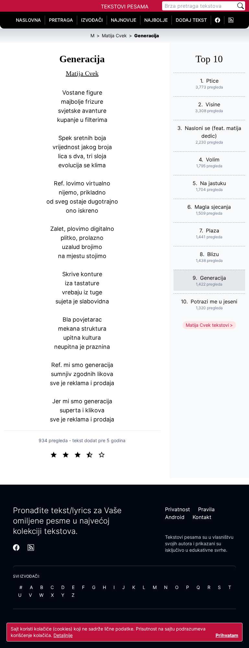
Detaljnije (63, 635)
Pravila (206, 509)
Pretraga (61, 20)
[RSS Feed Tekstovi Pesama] (230, 20)
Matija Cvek (82, 73)
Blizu (213, 254)
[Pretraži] (240, 5)
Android (174, 517)
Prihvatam (227, 635)
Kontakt (202, 517)
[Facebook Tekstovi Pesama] (217, 20)
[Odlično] (103, 454)
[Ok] (80, 454)
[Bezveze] (68, 454)
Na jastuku (213, 183)
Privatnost (177, 509)
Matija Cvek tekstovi (207, 325)
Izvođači (92, 20)
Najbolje (156, 20)
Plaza (212, 230)
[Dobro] (92, 454)
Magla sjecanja (213, 207)
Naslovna (28, 20)
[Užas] (56, 454)
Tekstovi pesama (183, 537)
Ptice (212, 80)
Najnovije (123, 20)
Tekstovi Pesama (124, 6)
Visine (213, 104)
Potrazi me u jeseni (214, 301)
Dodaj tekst (191, 20)
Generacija (213, 278)
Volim (212, 159)
